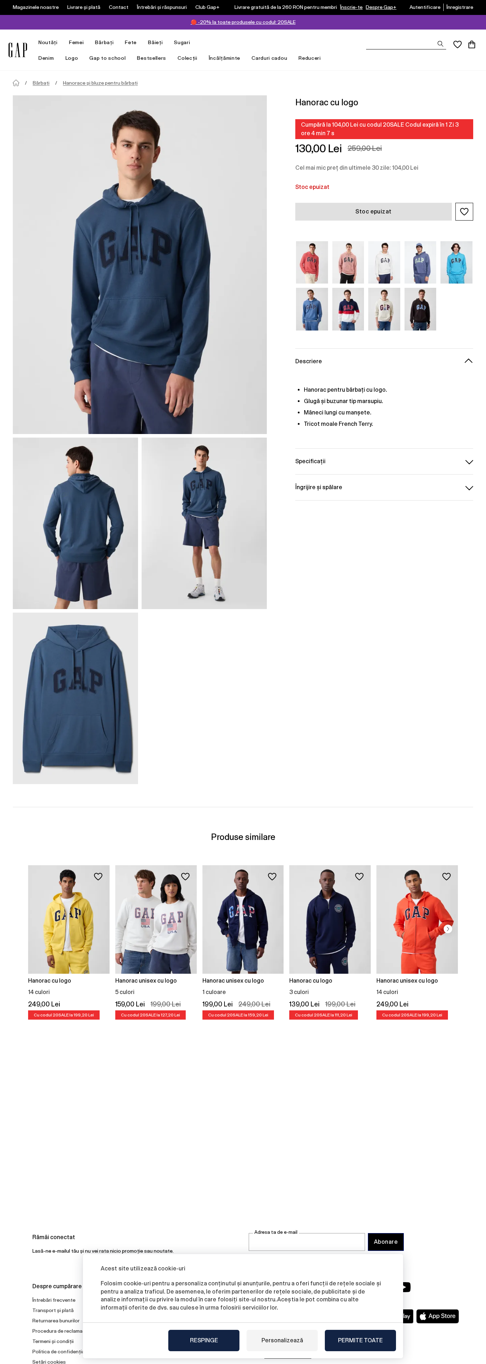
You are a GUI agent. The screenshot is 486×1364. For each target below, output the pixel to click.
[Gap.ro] (18, 50)
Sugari (182, 42)
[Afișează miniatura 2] (204, 523)
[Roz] (312, 262)
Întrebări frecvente (53, 1300)
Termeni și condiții (53, 1341)
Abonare (386, 1241)
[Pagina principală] (16, 83)
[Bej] (384, 262)
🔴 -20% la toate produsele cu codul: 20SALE (243, 22)
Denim (46, 58)
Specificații (310, 461)
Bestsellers (151, 58)
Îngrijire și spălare (318, 487)
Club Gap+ (207, 7)
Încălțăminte (224, 58)
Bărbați (104, 42)
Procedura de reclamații (59, 1331)
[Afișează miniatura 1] (75, 523)
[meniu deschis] (61, 42)
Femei (76, 42)
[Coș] (471, 44)
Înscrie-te (351, 7)
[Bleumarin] (312, 309)
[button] (464, 212)
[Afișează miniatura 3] (75, 698)
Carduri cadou (269, 58)
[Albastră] (420, 262)
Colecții (187, 58)
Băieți (155, 42)
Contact (118, 7)
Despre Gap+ (381, 7)
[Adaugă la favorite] (98, 876)
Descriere (308, 361)
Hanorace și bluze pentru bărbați (100, 83)
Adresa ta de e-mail (275, 1232)
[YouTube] (404, 1287)
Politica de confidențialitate (64, 1351)
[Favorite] (457, 44)
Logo (71, 58)
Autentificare (425, 7)
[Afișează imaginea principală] (140, 264)
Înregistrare (460, 7)
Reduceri (310, 58)
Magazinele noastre (36, 7)
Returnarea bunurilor (56, 1320)
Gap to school (107, 58)
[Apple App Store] (437, 1316)
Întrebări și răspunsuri (162, 7)
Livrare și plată (83, 7)
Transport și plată (53, 1310)
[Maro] (420, 309)
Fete (131, 42)
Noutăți (48, 42)
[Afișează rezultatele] (440, 44)
